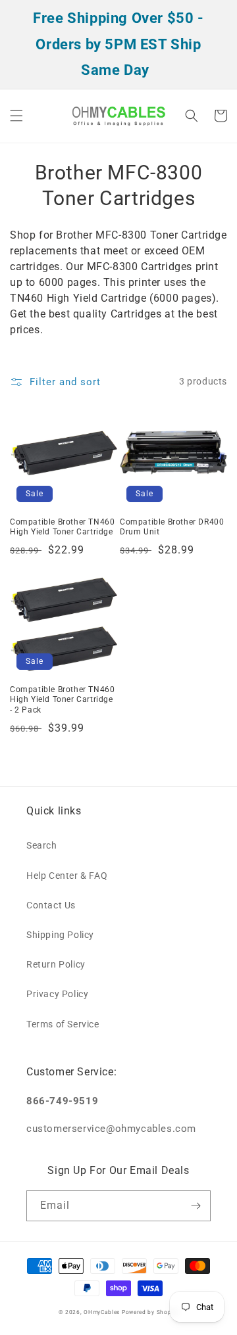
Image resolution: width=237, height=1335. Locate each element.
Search (41, 845)
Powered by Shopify (150, 1312)
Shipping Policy (60, 934)
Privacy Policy (57, 994)
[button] (16, 115)
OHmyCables (102, 1312)
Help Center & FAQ (66, 875)
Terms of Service (62, 1024)
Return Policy (56, 964)
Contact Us (51, 905)
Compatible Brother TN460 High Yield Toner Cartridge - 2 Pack (62, 699)
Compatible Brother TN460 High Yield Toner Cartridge (62, 527)
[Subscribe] (195, 1205)
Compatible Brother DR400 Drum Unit (172, 527)
